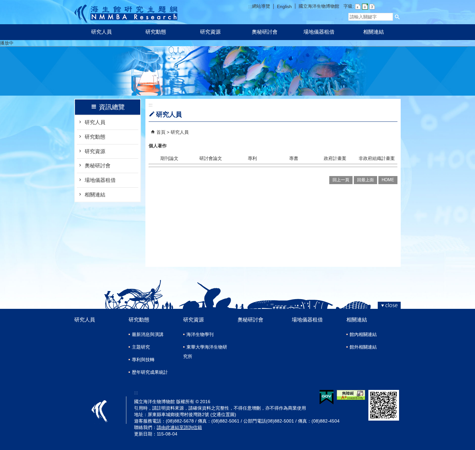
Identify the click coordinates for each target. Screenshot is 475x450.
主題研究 (141, 347)
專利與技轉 (143, 359)
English (284, 6)
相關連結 (373, 32)
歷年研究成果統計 (150, 372)
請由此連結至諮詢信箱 (179, 427)
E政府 (326, 397)
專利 (252, 158)
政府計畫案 (335, 158)
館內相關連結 (363, 334)
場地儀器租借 (318, 32)
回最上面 (365, 179)
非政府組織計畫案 (377, 158)
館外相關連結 (363, 347)
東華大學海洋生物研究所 (205, 351)
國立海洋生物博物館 (319, 6)
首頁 (160, 132)
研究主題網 (125, 12)
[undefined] (237, 92)
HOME (388, 179)
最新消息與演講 (148, 334)
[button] (397, 17)
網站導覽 (261, 6)
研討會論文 (210, 158)
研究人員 (101, 32)
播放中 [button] (7, 43)
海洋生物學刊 (200, 334)
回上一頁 (340, 179)
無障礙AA (351, 395)
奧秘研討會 (265, 32)
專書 (293, 158)
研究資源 (210, 32)
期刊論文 (169, 158)
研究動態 (155, 32)
